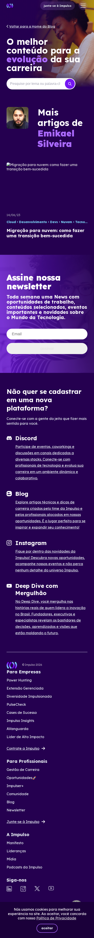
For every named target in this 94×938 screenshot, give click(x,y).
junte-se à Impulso (57, 5)
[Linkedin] (9, 889)
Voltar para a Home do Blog (32, 26)
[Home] (10, 5)
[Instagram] (23, 889)
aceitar (47, 928)
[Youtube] (51, 888)
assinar (47, 348)
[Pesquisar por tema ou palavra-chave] (70, 84)
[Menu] (83, 5)
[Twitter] (37, 889)
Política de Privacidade (56, 918)
